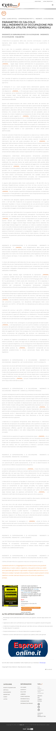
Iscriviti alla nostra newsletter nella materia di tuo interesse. (20, 662)
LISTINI (5, 699)
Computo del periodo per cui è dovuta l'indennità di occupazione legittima (22, 631)
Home (4, 18)
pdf (23, 599)
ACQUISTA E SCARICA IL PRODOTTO (30, 607)
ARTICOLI (5, 690)
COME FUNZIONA (25, 696)
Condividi (49, 669)
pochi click (27, 592)
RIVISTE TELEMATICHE (9, 687)
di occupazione (49, 18)
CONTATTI (23, 689)
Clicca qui (42, 662)
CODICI (5, 696)
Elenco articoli (12, 18)
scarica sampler (26, 612)
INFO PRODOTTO (26, 609)
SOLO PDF (23, 692)
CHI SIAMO (23, 687)
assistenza (38, 1)
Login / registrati (48, 1)
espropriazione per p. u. (26, 18)
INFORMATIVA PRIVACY (26, 703)
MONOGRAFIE (7, 692)
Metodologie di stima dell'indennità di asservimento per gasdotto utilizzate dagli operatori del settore (27, 618)
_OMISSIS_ (5, 64)
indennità (39, 18)
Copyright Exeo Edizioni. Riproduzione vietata (16, 667)
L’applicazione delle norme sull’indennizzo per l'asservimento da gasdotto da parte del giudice (27, 622)
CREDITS (28, 727)
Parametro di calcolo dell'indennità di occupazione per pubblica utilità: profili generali (24, 634)
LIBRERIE (23, 694)
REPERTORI (24, 601)
